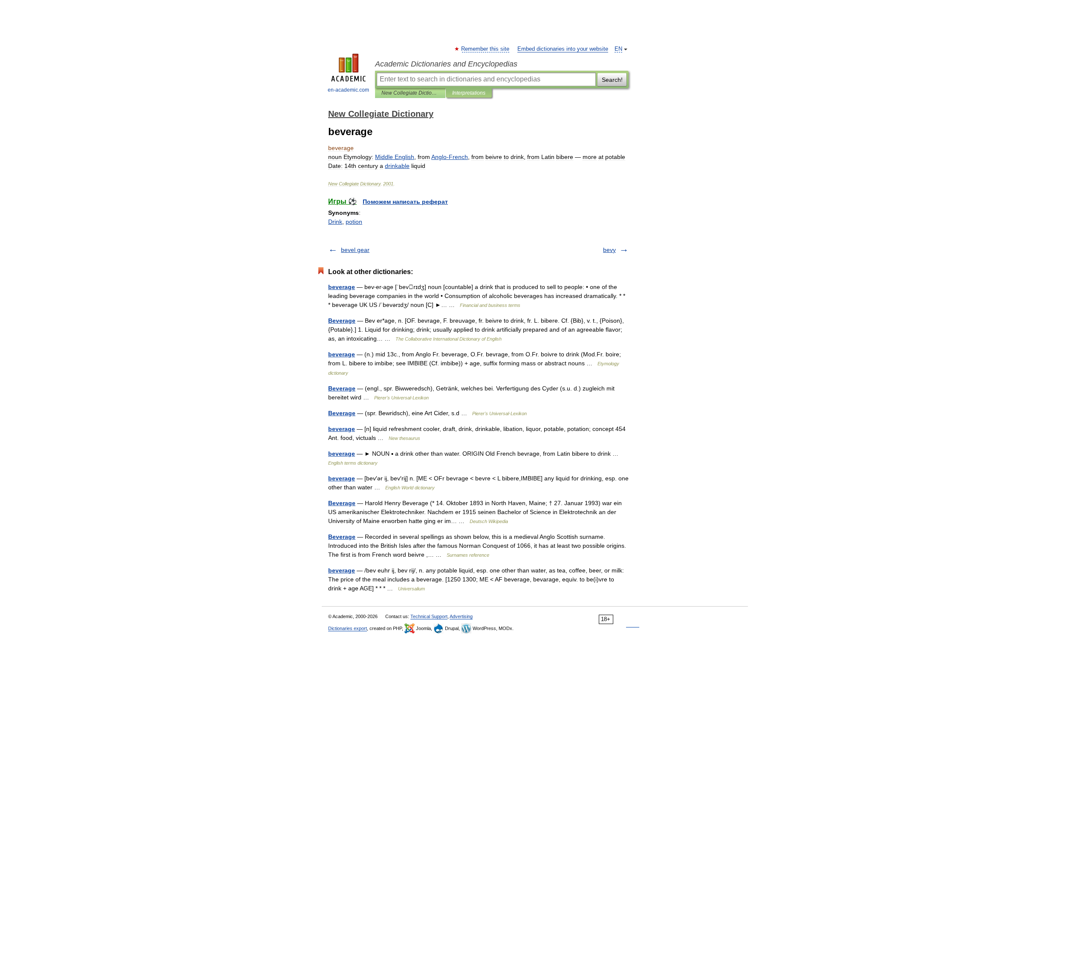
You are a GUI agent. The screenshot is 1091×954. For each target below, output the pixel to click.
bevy (609, 249)
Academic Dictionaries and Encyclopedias (446, 64)
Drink (335, 221)
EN (618, 49)
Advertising (461, 616)
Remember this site (485, 49)
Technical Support (428, 616)
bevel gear (355, 249)
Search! (612, 79)
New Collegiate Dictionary (410, 93)
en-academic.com (348, 90)
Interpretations (468, 93)
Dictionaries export (347, 628)
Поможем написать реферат (405, 201)
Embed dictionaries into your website (562, 49)
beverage (341, 286)
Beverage (341, 320)
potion (354, 221)
